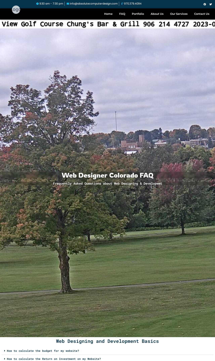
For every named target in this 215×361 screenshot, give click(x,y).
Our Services (178, 13)
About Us (157, 13)
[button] (107, 351)
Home (108, 13)
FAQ (122, 13)
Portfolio (138, 13)
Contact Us (201, 13)
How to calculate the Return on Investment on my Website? (54, 358)
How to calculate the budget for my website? (43, 350)
